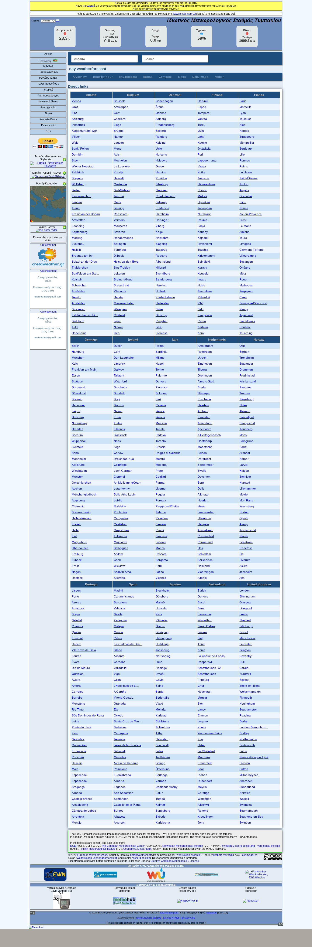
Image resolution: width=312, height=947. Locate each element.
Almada (77, 792)
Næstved (161, 190)
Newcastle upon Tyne (253, 757)
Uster (201, 745)
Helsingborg (164, 638)
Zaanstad (204, 417)
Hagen (76, 571)
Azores (76, 602)
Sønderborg (164, 279)
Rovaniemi (205, 243)
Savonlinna (205, 291)
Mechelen (120, 160)
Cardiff (243, 668)
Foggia (160, 494)
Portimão (78, 757)
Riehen (202, 775)
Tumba (160, 798)
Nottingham (247, 703)
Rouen (243, 279)
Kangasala (205, 315)
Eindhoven (205, 363)
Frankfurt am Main (84, 369)
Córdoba (119, 662)
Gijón (117, 679)
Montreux (204, 757)
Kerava (202, 267)
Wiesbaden (79, 470)
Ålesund (244, 411)
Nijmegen (204, 393)
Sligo (117, 447)
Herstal (118, 297)
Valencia (119, 608)
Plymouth (245, 697)
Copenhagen (164, 101)
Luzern (202, 632)
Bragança (78, 786)
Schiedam (204, 554)
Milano (160, 357)
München (78, 357)
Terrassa (119, 739)
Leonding (78, 226)
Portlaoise (120, 512)
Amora (76, 685)
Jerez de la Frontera (127, 745)
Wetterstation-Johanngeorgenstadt (97, 857)
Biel (200, 638)
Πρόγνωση (45, 61)
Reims (243, 166)
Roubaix (244, 327)
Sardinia (161, 351)
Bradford (245, 673)
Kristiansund (247, 530)
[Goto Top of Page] (280, 924)
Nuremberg (79, 423)
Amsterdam (205, 345)
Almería (119, 781)
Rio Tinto (78, 709)
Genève (203, 596)
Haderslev (162, 303)
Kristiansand (247, 381)
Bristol (243, 632)
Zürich (202, 590)
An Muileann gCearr (127, 482)
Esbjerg (161, 130)
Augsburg (78, 500)
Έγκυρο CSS (188, 917)
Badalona (120, 727)
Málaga (119, 626)
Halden (244, 470)
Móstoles (120, 757)
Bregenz (77, 178)
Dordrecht (204, 458)
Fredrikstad (247, 375)
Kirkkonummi (206, 255)
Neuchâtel (204, 691)
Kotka (201, 172)
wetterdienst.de (141, 857)
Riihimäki (204, 297)
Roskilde (161, 178)
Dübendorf (205, 781)
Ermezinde (79, 751)
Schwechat (79, 285)
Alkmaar (203, 494)
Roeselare (121, 214)
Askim (243, 566)
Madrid (118, 590)
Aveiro (76, 679)
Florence (161, 387)
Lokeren (119, 273)
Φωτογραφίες (48, 107)
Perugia (161, 500)
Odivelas (77, 673)
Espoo (202, 107)
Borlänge (162, 775)
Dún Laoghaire (124, 357)
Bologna (161, 393)
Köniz (201, 650)
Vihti (200, 303)
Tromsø (244, 393)
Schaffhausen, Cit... (211, 668)
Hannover (78, 405)
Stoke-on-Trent (249, 685)
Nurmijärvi (204, 214)
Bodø (243, 447)
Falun (159, 792)
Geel (117, 333)
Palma (118, 638)
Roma (160, 345)
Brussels (119, 101)
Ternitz (76, 297)
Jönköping (162, 650)
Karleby (203, 232)
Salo (201, 309)
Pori (200, 154)
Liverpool (245, 608)
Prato (159, 470)
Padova (161, 435)
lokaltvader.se (249, 855)
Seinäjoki (204, 261)
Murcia (118, 632)
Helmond (204, 566)
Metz (242, 273)
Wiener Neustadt (83, 166)
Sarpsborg (246, 399)
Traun (76, 208)
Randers (161, 136)
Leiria (75, 721)
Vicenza (161, 577)
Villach (76, 136)
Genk (117, 202)
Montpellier (246, 142)
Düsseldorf (79, 393)
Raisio (202, 321)
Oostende (120, 184)
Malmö (160, 602)
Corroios (77, 691)
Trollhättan (163, 757)
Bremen (77, 399)
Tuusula (203, 249)
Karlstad (161, 715)
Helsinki (203, 101)
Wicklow (119, 566)
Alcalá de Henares (126, 763)
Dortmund (78, 387)
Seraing (119, 208)
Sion (201, 703)
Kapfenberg (79, 232)
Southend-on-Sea (251, 816)
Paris (242, 101)
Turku (201, 124)
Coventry (245, 656)
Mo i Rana (246, 500)
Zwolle (202, 470)
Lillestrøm (246, 542)
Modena (161, 464)
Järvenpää (205, 208)
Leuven (119, 142)
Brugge (119, 130)
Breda (202, 387)
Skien (243, 405)
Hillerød (161, 267)
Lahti (201, 136)
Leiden (202, 452)
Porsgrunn (246, 441)
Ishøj (159, 327)
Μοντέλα (48, 65)
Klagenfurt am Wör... (85, 130)
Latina (160, 571)
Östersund (163, 769)
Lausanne (204, 614)
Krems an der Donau (86, 214)
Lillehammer (247, 488)
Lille (242, 154)
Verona (160, 417)
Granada (120, 703)
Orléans (244, 267)
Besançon (246, 261)
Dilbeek (119, 255)
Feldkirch (78, 172)
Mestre (160, 458)
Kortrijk (118, 172)
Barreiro (77, 697)
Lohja (201, 226)
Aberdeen (246, 781)
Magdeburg (79, 542)
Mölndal (161, 709)
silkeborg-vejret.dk (222, 855)
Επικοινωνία (48, 125)
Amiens (244, 232)
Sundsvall (162, 745)
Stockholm (163, 590)
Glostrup (161, 315)
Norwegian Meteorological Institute (182, 845)
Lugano (203, 721)
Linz (74, 113)
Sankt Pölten (80, 148)
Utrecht (202, 357)
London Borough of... (253, 727)
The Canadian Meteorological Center (123, 845)
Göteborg (162, 596)
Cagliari (161, 476)
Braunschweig (81, 512)
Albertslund (163, 261)
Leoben (77, 202)
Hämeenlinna (206, 184)
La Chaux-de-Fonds (211, 656)
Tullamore (120, 536)
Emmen (203, 715)
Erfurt (75, 566)
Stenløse (161, 333)
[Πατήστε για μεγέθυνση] (48, 165)
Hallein (76, 249)
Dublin (118, 345)
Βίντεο (48, 113)
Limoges (245, 243)
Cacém (76, 644)
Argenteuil (246, 315)
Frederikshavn (165, 297)
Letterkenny (122, 488)
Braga (76, 614)
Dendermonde (123, 237)
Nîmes (243, 208)
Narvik (243, 536)
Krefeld (76, 524)
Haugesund (247, 423)
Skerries (119, 577)
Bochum (77, 435)
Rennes (244, 160)
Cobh (117, 560)
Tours (243, 237)
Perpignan (246, 291)
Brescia (161, 447)
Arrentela (78, 816)
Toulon (243, 184)
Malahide (120, 506)
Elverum (244, 560)
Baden (76, 190)
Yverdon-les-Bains (210, 733)
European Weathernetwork (92, 855)
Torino (160, 369)
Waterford (120, 381)
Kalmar (160, 804)
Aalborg (161, 118)
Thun (201, 644)
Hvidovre (161, 160)
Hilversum (204, 518)
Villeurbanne (247, 255)
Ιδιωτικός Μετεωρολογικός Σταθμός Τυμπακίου (224, 20)
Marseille (245, 107)
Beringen (120, 243)
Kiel (74, 536)
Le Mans (245, 226)
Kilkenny (119, 429)
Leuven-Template (169, 912)
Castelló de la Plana (127, 804)
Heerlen (203, 500)
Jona (201, 822)
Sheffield (245, 620)
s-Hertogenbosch (209, 435)
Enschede (204, 399)
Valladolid (120, 668)
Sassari (161, 542)
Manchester (247, 638)
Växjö (159, 703)
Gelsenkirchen (81, 482)
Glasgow (245, 602)
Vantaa (202, 118)
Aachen (77, 488)
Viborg (160, 226)
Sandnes (245, 387)
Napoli (160, 363)
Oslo (242, 345)
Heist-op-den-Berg (126, 261)
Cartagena (121, 733)
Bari (158, 399)
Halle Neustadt (81, 518)
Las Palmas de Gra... (128, 644)
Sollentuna (163, 727)
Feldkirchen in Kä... (85, 315)
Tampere (203, 113)
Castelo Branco (82, 798)
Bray (117, 399)
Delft (201, 488)
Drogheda (120, 387)
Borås (159, 691)
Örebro (160, 626)
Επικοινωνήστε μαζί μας (148, 917)
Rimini (160, 530)
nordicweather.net (140, 855)
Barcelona (120, 602)
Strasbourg (246, 136)
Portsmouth (247, 745)
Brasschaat (121, 285)
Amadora (78, 608)
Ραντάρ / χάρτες (48, 77)
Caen (243, 297)
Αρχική (48, 53)
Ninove (118, 327)
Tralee (118, 423)
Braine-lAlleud (123, 279)
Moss (243, 435)
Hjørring (161, 285)
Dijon (242, 202)
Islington (245, 650)
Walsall (244, 798)
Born (201, 482)
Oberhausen (80, 548)
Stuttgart (77, 381)
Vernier (202, 697)
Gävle (159, 679)
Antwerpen (121, 107)
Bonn (75, 452)
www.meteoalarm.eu (185, 13)
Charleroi (120, 118)
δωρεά (91, 5)
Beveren (119, 232)
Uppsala (161, 608)
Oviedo (118, 715)
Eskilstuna (162, 721)
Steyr (75, 160)
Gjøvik (243, 518)
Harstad (244, 482)
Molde (243, 494)
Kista (159, 614)
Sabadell (119, 751)
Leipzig (76, 411)
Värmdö (161, 781)
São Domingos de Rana (88, 715)
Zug (200, 739)
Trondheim (246, 357)
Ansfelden (78, 291)
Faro (75, 733)
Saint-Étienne (248, 178)
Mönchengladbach (84, 494)
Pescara (161, 554)
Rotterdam (205, 351)
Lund (159, 662)
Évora (76, 662)
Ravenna (162, 518)
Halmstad (162, 739)
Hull (242, 662)
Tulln (75, 327)
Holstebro (162, 237)
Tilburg (202, 369)
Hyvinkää (204, 202)
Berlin (75, 345)
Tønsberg (246, 429)
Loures (76, 656)
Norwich (244, 792)
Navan (118, 411)
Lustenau (78, 243)
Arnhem (203, 411)
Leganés (119, 786)
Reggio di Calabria (168, 452)
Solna (159, 685)
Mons (117, 148)
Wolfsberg (78, 184)
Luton (243, 751)
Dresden (77, 429)
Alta (242, 577)
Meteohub (211, 912)
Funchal (77, 638)
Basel (201, 602)
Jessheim (245, 571)
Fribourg (203, 679)
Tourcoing (246, 333)
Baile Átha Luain (125, 494)
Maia (75, 769)
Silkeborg (162, 184)
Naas (117, 441)
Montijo (77, 822)
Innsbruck (78, 124)
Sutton (243, 769)
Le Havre (245, 172)
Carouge (203, 792)
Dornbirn (77, 154)
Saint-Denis (247, 321)
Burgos (118, 810)
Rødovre (161, 255)
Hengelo (203, 524)
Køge (159, 232)
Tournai (119, 196)
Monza (160, 548)
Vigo (117, 673)
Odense (161, 113)
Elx (116, 709)
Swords (119, 405)
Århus (159, 107)
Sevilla (118, 614)
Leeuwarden (206, 512)
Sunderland (247, 786)
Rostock (77, 577)
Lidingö (160, 763)
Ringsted (161, 321)
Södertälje (162, 697)
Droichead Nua (124, 458)
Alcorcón (119, 822)
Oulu (201, 130)
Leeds (243, 614)
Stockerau (78, 309)
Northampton (248, 739)
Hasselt (119, 178)
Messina (161, 423)
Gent (117, 113)
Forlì (159, 566)
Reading (245, 715)
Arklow (118, 554)
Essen (76, 375)
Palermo (161, 375)
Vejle (159, 148)
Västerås (161, 620)
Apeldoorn (204, 429)
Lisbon (76, 590)
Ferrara (161, 524)
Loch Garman (123, 470)
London (244, 590)
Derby (243, 721)
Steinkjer (245, 476)
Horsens (161, 154)
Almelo (202, 577)
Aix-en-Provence (250, 214)
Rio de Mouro (81, 668)
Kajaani (203, 237)
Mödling (77, 237)
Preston (244, 763)
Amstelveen (205, 530)
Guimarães (79, 745)
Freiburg (77, 554)
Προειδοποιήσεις (48, 71)
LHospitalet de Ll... (126, 685)
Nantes (244, 130)
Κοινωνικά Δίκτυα (48, 101)
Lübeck (77, 560)
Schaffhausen (207, 673)
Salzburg (78, 118)
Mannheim (79, 458)
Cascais (77, 763)
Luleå (159, 751)
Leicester (245, 644)
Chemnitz (78, 506)
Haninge (161, 668)
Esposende (79, 775)
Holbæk (161, 291)
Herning (161, 172)
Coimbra (77, 626)
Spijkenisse (205, 560)
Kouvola (203, 273)
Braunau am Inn (82, 255)
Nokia (201, 285)
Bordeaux (245, 148)
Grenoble (245, 196)
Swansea (245, 804)
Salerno (161, 512)
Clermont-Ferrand (251, 249)
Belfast (244, 679)
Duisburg (78, 417)
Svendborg (163, 273)
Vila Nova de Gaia (84, 650)
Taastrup (161, 249)
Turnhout (120, 249)
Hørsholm (162, 214)
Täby (159, 733)
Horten (244, 512)
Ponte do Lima (81, 727)
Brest (242, 220)
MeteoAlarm (144, 848)
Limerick (119, 363)
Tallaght (119, 375)
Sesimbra (78, 739)
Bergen (244, 351)
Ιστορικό (48, 89)
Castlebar (120, 524)
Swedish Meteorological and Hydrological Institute (251, 845)
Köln (75, 363)
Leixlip (118, 500)
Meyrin (202, 786)
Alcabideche (80, 804)
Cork (117, 351)
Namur (118, 136)
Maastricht (205, 447)
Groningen (205, 375)
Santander (121, 798)
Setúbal (77, 620)
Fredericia (162, 208)
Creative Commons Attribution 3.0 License (174, 860)
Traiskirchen (80, 267)
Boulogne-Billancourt (253, 303)
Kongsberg (246, 506)
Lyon (242, 113)
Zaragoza (120, 620)
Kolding (161, 142)
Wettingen (204, 798)
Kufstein (77, 279)
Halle (75, 530)
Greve (160, 166)
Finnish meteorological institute (97, 848)
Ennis (117, 417)
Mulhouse (246, 285)
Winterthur (205, 620)
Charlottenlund (165, 196)
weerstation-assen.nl (189, 855)
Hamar (244, 458)
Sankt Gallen (206, 626)
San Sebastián (123, 792)
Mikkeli (202, 196)
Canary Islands (124, 596)
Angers (244, 190)
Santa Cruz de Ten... (127, 721)
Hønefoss (245, 548)
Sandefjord (246, 417)
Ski (241, 554)
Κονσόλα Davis (48, 119)
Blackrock (120, 435)
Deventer (204, 476)
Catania (161, 405)
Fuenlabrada (122, 775)
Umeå (160, 673)
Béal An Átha (122, 571)
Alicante (119, 656)
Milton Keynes (248, 775)
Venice (160, 411)
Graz (75, 107)
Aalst (117, 154)
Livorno (161, 488)
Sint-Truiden (122, 267)
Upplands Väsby (166, 786)
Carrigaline (121, 518)
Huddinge (162, 644)
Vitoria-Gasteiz (124, 697)
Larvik (243, 464)
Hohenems (79, 333)
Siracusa (161, 536)
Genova (161, 381)
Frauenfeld (205, 763)
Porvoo (202, 190)
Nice (242, 124)
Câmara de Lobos (84, 810)
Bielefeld (77, 447)
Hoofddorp (205, 441)
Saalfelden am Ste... (85, 273)
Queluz (76, 632)
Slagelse (161, 243)
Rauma (202, 220)
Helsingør (162, 220)
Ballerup (161, 202)
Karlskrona (163, 822)
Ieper (117, 321)
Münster (77, 476)
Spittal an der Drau (84, 261)
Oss (200, 548)
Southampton (248, 709)
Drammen (246, 369)
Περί (48, 131)
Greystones (121, 530)
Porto (75, 596)
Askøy (243, 524)
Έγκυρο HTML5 (171, 917)
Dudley (244, 733)
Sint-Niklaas (122, 190)
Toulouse (245, 118)
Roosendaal (206, 536)
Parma (160, 482)
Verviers (119, 220)
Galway (119, 369)
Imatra (202, 279)
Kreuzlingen (206, 816)
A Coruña (120, 691)
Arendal (244, 452)
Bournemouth (248, 810)
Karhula (203, 327)
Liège (117, 124)
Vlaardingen (206, 571)
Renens (203, 810)
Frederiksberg (165, 124)
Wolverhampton (250, 691)
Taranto (161, 441)
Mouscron (120, 226)
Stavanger (246, 363)
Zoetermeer (206, 464)
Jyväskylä (204, 148)
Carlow (118, 452)
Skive (159, 309)
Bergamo (162, 560)
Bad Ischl (78, 321)
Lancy (202, 709)
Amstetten (78, 220)
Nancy (243, 309)
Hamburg (78, 351)
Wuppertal (79, 441)
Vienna (76, 101)
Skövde (161, 816)
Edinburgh (246, 626)
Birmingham (247, 596)
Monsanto (78, 703)
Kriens (202, 727)
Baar (201, 769)
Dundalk (119, 393)
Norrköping (163, 656)
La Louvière (122, 166)
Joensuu (203, 178)
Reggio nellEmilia (167, 506)
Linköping (162, 632)
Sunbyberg (163, 810)
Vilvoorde (120, 291)
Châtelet (119, 315)
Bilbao (118, 650)
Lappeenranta (207, 160)
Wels (75, 142)
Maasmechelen (124, 303)
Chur (201, 685)
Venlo (201, 506)
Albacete (119, 816)
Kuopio (202, 142)
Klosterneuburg (82, 196)
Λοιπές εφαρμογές (48, 95)
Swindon (245, 822)
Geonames (129, 848)
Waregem (120, 309)
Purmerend (205, 542)
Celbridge (120, 464)
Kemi (201, 333)
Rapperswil (205, 662)
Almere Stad (206, 381)
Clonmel (119, 476)
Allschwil (203, 804)
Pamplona (120, 769)
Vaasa (202, 166)
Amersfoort (205, 423)
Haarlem (203, 405)
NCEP (73, 845)
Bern (201, 608)
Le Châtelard (206, 751)
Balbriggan (121, 548)
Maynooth (120, 542)
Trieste (160, 429)
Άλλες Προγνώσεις (48, 83)
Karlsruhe (78, 464)
